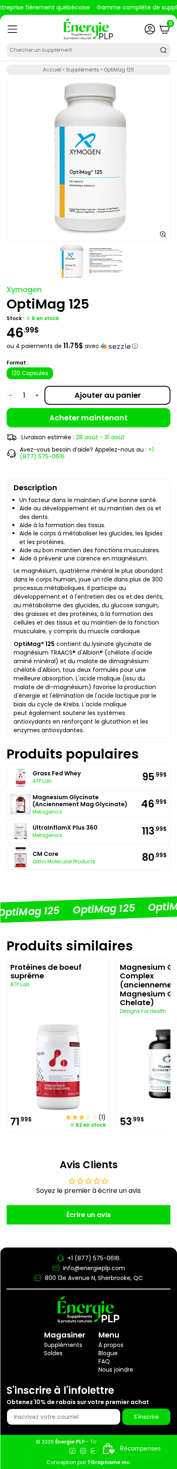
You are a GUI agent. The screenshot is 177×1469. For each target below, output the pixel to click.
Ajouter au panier (108, 395)
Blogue (108, 1353)
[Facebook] (72, 1452)
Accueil (52, 69)
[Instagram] (83, 1452)
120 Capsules (30, 373)
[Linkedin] (94, 1452)
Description (35, 487)
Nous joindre (115, 1369)
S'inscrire (146, 1417)
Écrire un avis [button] (88, 1215)
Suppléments (82, 69)
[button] (88, 346)
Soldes (53, 1353)
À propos (110, 1345)
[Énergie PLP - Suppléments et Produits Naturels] (88, 29)
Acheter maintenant (88, 418)
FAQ (104, 1361)
